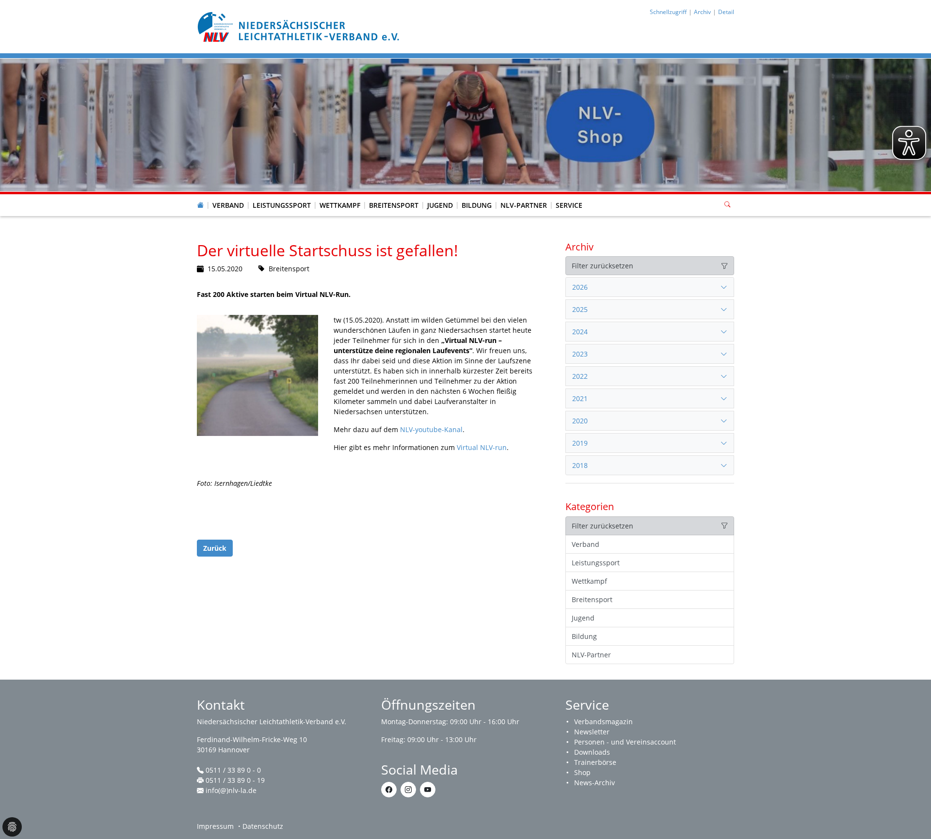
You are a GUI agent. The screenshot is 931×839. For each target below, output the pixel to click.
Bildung (477, 205)
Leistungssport (282, 205)
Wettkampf (340, 205)
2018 (580, 465)
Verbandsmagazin (603, 721)
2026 (580, 287)
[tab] (650, 287)
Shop (582, 772)
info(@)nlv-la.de (231, 790)
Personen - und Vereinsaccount (625, 741)
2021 (580, 398)
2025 (580, 309)
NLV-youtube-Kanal (431, 429)
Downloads (592, 752)
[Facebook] (389, 789)
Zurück (214, 548)
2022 (580, 376)
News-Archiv (594, 782)
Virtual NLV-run (482, 447)
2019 (580, 443)
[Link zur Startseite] (299, 26)
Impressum (215, 826)
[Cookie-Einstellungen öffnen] (12, 827)
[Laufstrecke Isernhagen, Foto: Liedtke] (257, 375)
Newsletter (592, 731)
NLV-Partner (523, 205)
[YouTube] (427, 789)
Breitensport (393, 205)
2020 (580, 420)
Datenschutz (262, 826)
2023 (580, 353)
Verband (228, 205)
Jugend (440, 205)
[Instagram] (408, 789)
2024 (580, 331)
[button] (228, 195)
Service (569, 205)
